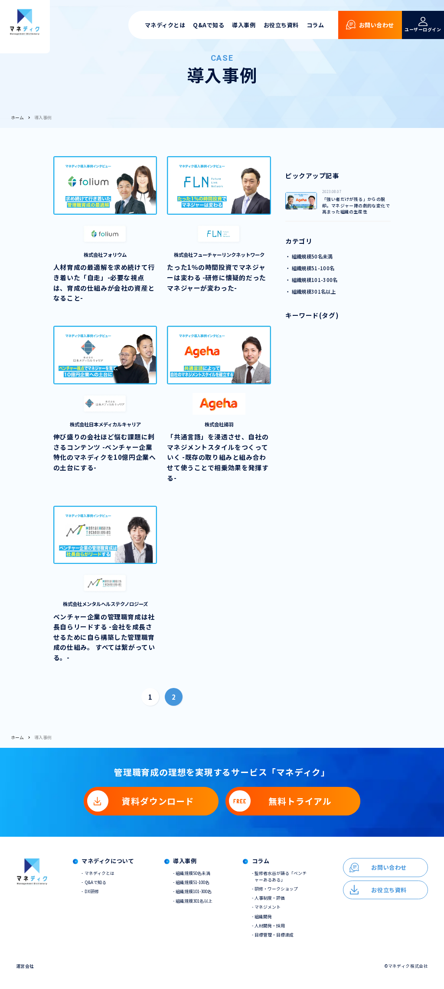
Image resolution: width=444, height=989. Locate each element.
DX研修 (92, 891)
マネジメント (268, 907)
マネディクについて (108, 861)
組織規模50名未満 (193, 873)
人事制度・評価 (270, 898)
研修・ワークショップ (276, 889)
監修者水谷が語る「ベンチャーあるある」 (281, 876)
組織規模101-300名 (194, 891)
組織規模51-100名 (192, 882)
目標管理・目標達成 (274, 935)
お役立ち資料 (281, 25)
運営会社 (25, 966)
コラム (315, 25)
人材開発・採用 (270, 926)
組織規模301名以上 (194, 901)
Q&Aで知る (208, 25)
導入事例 (243, 25)
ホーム (17, 118)
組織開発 (263, 917)
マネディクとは (165, 25)
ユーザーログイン (423, 29)
